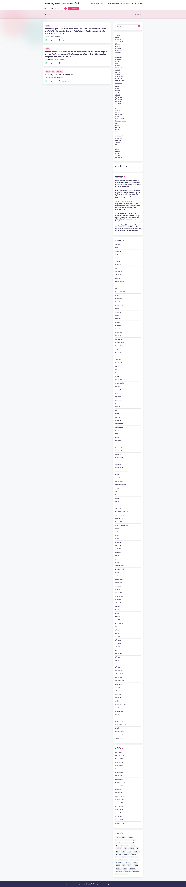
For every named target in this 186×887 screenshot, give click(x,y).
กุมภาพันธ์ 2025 (119, 813)
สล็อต (116, 144)
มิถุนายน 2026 (119, 759)
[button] (73, 8)
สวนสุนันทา (118, 684)
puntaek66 (118, 447)
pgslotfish (118, 437)
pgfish (117, 413)
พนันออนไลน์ (118, 603)
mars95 (117, 386)
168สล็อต (117, 244)
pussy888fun (119, 457)
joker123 (117, 37)
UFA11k (117, 528)
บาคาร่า (47, 25)
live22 (117, 61)
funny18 (117, 329)
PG (116, 403)
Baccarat (118, 285)
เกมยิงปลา (118, 701)
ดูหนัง (116, 63)
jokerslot (117, 151)
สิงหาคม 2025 (119, 793)
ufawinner (118, 552)
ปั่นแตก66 (118, 74)
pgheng (117, 417)
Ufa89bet (118, 535)
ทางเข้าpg (118, 586)
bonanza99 (118, 298)
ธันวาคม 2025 (119, 779)
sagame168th (119, 42)
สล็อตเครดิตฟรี (119, 674)
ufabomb (118, 545)
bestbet (117, 288)
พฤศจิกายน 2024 (120, 823)
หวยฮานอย (118, 694)
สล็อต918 (117, 650)
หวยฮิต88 (118, 698)
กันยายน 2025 (119, 789)
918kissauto (118, 261)
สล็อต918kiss (119, 654)
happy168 (118, 336)
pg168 (117, 88)
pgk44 (117, 430)
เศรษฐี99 (117, 728)
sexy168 (117, 478)
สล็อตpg (117, 660)
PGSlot (117, 434)
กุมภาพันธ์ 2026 (119, 772)
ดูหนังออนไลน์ (119, 136)
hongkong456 (119, 342)
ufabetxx (118, 542)
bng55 (117, 295)
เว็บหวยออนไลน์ (119, 718)
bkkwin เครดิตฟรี (120, 292)
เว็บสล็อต (117, 714)
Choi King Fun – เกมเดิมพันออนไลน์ (59, 75)
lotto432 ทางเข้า (120, 376)
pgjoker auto (119, 423)
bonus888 (118, 302)
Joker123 (118, 356)
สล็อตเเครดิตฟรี (119, 681)
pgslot (117, 55)
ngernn (117, 393)
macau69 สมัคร (119, 383)
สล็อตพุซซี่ (118, 667)
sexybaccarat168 (120, 484)
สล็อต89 (117, 647)
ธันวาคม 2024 (119, 820)
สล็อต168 (117, 630)
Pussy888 (118, 454)
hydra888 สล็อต (119, 346)
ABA (53, 71)
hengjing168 (119, 339)
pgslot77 (118, 72)
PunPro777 (118, 444)
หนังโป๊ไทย (118, 116)
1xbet (117, 254)
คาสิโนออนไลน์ (119, 569)
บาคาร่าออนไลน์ (119, 76)
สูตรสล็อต (117, 687)
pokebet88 (118, 440)
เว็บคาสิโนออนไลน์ (120, 704)
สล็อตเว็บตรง (118, 97)
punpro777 (118, 78)
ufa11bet (125, 859)
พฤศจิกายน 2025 (120, 782)
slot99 (117, 93)
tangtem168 (119, 518)
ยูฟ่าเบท (117, 616)
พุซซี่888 (117, 606)
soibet (117, 505)
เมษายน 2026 (119, 765)
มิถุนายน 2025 (119, 799)
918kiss (117, 35)
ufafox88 (118, 549)
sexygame (118, 488)
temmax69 (118, 522)
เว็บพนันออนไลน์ (119, 711)
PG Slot (117, 407)
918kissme (118, 265)
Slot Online (118, 495)
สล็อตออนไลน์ (119, 158)
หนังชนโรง (118, 39)
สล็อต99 (117, 657)
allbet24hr (118, 275)
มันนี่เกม (117, 610)
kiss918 (117, 127)
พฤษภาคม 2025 (119, 803)
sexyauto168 (119, 481)
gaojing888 (118, 332)
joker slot (118, 140)
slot (116, 132)
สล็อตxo (117, 155)
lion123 (117, 366)
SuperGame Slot (120, 515)
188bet (117, 248)
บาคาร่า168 (118, 52)
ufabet (117, 538)
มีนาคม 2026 (119, 769)
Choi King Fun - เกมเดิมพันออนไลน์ (61, 3)
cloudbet (118, 312)
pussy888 (118, 48)
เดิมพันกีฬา (118, 874)
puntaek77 (118, 451)
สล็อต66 (117, 95)
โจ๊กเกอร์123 (118, 142)
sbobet (117, 474)
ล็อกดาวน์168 (119, 623)
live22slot (118, 373)
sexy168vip (135, 857)
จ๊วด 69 (117, 572)
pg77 (117, 410)
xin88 (117, 555)
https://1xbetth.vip (121, 119)
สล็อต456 (118, 633)
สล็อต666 (118, 640)
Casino (117, 308)
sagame (117, 461)
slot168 (117, 498)
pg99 (117, 851)
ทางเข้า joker (119, 138)
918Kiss (48, 71)
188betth (118, 251)
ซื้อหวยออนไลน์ (119, 81)
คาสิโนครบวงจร (119, 566)
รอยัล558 (118, 620)
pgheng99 (118, 57)
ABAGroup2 (59, 71)
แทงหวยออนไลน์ (119, 735)
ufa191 (117, 532)
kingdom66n (119, 363)
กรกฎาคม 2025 (119, 796)
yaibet (117, 559)
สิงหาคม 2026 (119, 752)
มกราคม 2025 (119, 816)
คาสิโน (117, 562)
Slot (116, 491)
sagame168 (118, 464)
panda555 (118, 400)
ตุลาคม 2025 (119, 786)
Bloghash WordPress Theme (115, 884)
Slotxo (117, 501)
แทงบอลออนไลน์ (119, 731)
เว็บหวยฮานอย (119, 721)
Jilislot (117, 349)
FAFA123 (118, 319)
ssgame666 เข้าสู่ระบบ (121, 511)
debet (117, 315)
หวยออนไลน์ (118, 83)
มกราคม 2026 (119, 776)
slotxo (117, 112)
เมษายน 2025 (119, 806)
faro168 (117, 322)
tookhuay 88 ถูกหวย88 (121, 525)
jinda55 (117, 90)
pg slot (117, 125)
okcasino (118, 396)
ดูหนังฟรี (117, 46)
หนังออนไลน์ (118, 68)
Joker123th (118, 359)
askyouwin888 (119, 281)
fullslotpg (118, 59)
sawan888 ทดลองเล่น (121, 471)
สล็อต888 (118, 101)
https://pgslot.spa (120, 121)
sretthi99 (118, 508)
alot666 (117, 278)
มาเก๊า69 (117, 613)
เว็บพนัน (117, 708)
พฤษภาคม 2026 (119, 762)
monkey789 (118, 390)
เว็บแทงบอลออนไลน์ (120, 725)
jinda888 (118, 352)
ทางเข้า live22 (119, 583)
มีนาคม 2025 (119, 809)
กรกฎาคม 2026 (119, 755)
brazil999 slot (119, 305)
